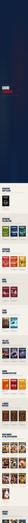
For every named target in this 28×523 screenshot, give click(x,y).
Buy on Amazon (5, 486)
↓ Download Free (6, 239)
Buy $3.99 (22, 239)
